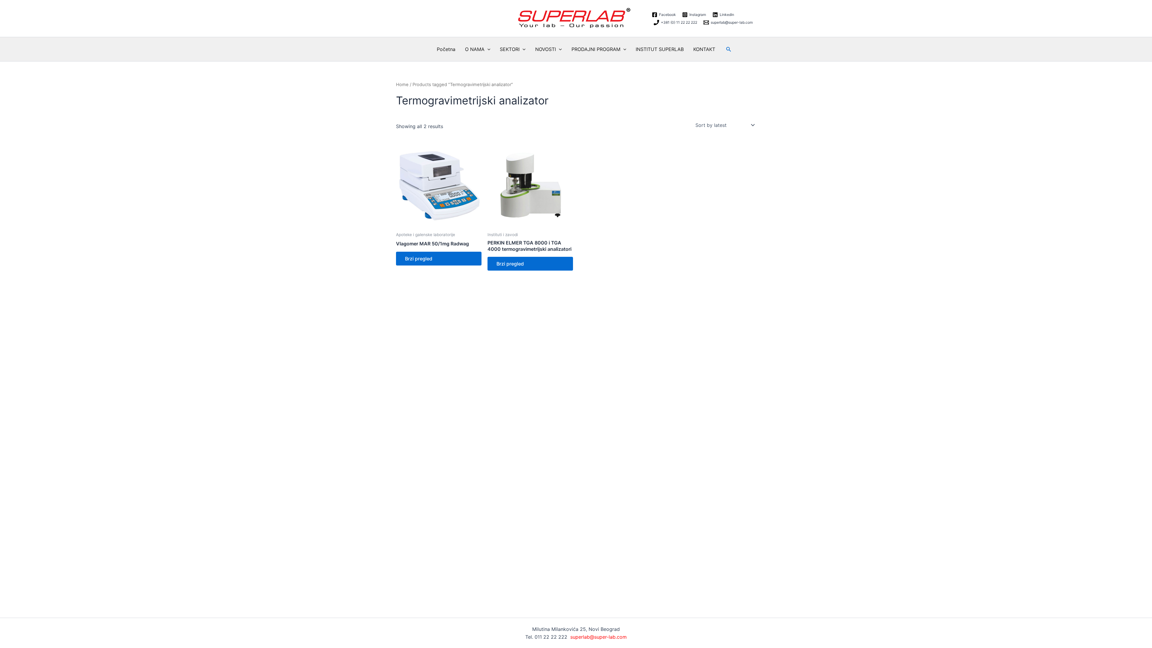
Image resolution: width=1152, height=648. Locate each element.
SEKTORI (510, 49)
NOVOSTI (545, 49)
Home (402, 84)
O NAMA (474, 49)
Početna (446, 49)
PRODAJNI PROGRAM (596, 49)
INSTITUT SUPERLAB (660, 49)
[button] (487, 49)
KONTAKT (704, 49)
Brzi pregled (418, 259)
